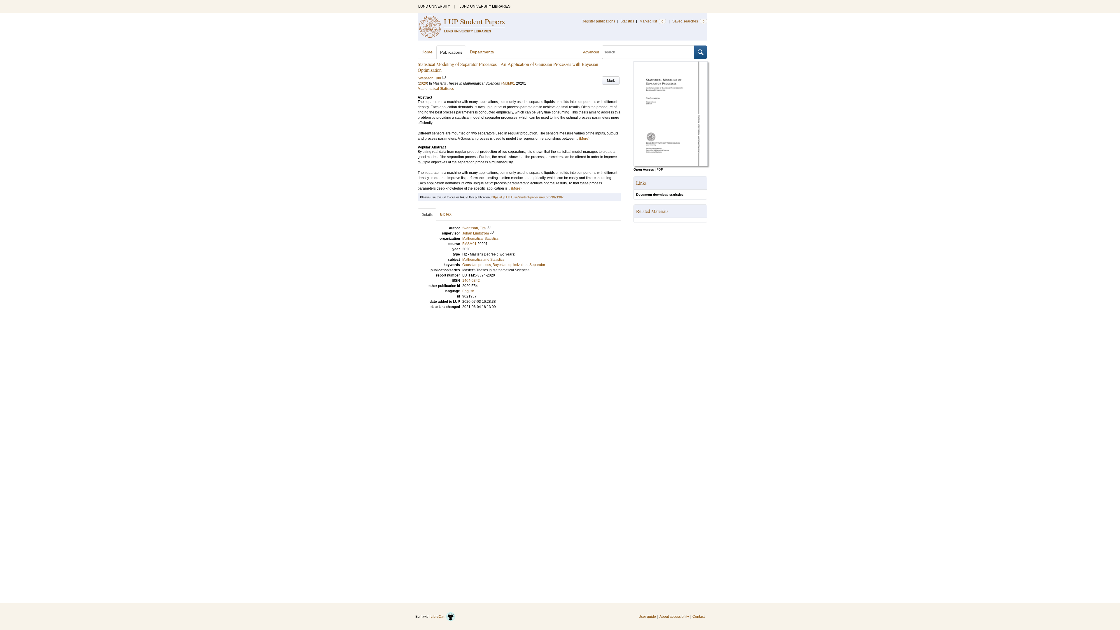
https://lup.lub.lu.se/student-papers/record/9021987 (527, 197)
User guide (647, 617)
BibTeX (446, 214)
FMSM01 (508, 83)
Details (427, 215)
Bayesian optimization (510, 265)
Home (427, 52)
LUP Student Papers (474, 21)
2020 (423, 83)
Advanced (591, 52)
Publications (451, 52)
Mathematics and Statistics (483, 260)
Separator (537, 265)
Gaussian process (476, 265)
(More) (584, 138)
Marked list (651, 21)
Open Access (644, 169)
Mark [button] (611, 80)
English (468, 291)
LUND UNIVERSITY (434, 6)
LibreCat (438, 617)
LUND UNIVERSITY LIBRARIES (484, 6)
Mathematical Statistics (436, 89)
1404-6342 (471, 281)
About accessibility (674, 617)
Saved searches (688, 21)
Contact (698, 617)
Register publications (598, 21)
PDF (660, 169)
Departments (482, 52)
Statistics (627, 21)
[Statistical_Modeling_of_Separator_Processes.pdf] (671, 165)
